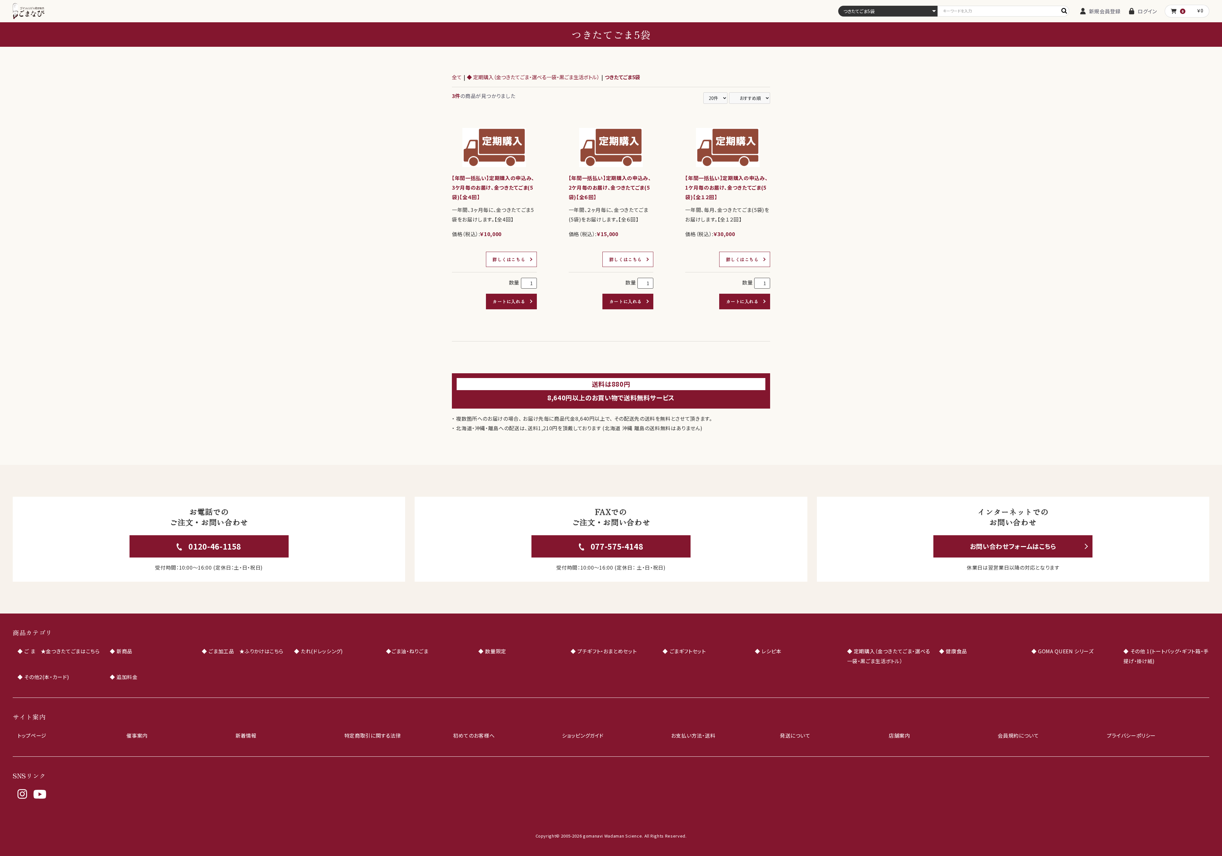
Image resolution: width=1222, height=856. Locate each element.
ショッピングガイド (583, 735)
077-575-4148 (617, 546)
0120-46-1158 (214, 546)
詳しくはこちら (509, 259)
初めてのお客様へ (474, 735)
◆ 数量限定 (492, 651)
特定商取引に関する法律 (372, 735)
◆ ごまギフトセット (684, 651)
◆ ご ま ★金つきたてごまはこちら (59, 651)
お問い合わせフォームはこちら (1013, 546)
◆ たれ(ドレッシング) (318, 651)
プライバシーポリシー (1131, 735)
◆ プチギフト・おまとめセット (604, 651)
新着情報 (246, 735)
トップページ (32, 735)
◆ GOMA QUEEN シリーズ (1062, 651)
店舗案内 (899, 735)
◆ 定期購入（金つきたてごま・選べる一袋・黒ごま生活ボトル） (533, 77)
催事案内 (137, 735)
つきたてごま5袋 (622, 77)
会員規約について (1018, 735)
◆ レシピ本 (768, 651)
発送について (795, 735)
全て (457, 77)
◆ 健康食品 (953, 651)
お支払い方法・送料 (693, 735)
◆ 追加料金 (124, 677)
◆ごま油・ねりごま (407, 651)
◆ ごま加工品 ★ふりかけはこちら (243, 651)
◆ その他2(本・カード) (43, 677)
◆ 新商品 (121, 651)
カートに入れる (509, 301)
